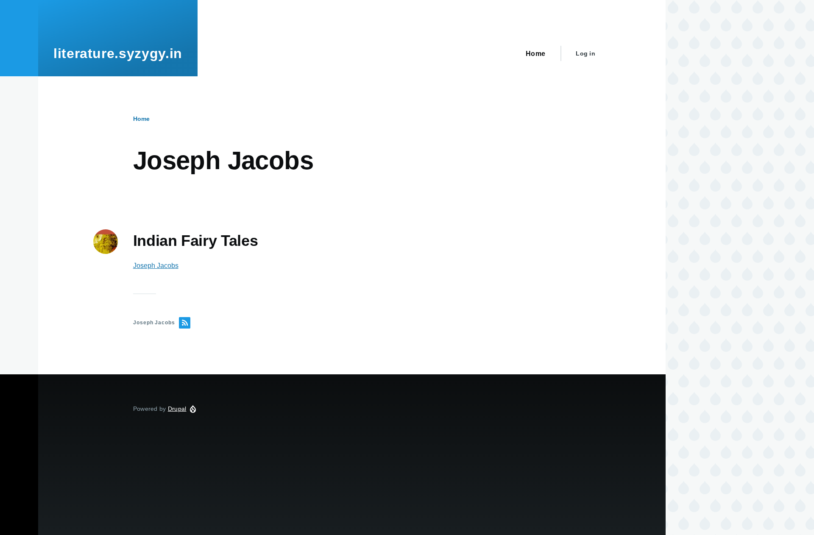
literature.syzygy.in (117, 53)
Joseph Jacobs (155, 265)
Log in (585, 53)
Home (141, 118)
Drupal (177, 408)
